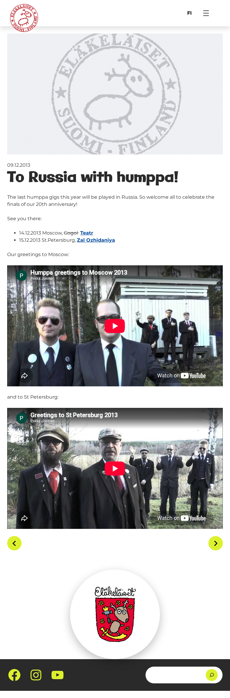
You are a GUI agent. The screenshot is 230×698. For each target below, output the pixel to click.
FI (189, 13)
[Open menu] (206, 13)
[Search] (212, 675)
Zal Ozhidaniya (96, 240)
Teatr (86, 233)
